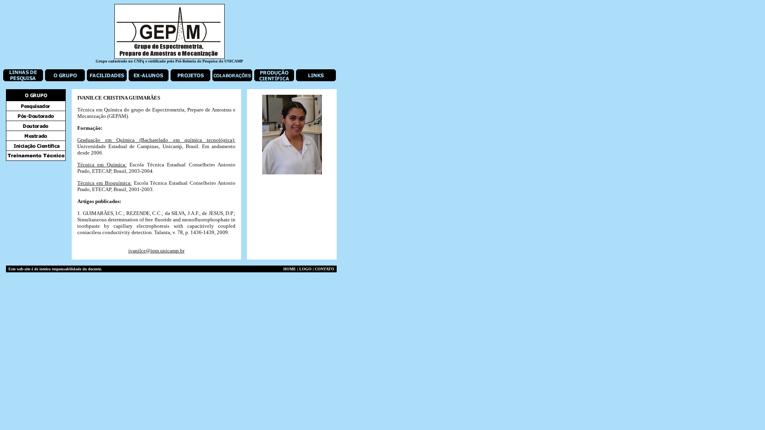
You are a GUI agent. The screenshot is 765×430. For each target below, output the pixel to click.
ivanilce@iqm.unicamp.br (156, 251)
